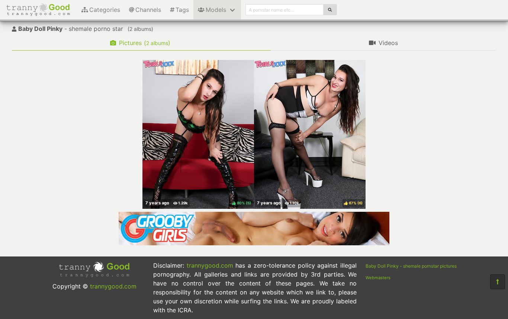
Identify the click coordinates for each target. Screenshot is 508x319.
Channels (148, 9)
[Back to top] (497, 281)
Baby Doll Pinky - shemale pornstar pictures (411, 266)
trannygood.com (113, 286)
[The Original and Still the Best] (254, 243)
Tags (182, 9)
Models (216, 9)
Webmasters (378, 277)
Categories (104, 9)
